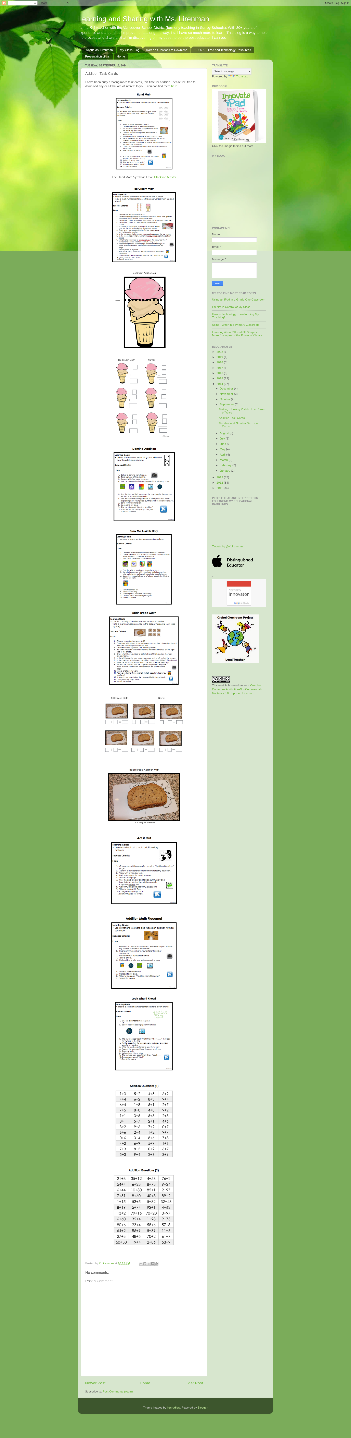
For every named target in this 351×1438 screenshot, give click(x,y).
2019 (220, 357)
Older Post (193, 1383)
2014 (220, 383)
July (223, 438)
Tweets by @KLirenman (227, 546)
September (227, 404)
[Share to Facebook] (153, 1264)
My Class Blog (129, 50)
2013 (220, 477)
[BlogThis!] (145, 1264)
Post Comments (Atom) (118, 1391)
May (223, 449)
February (226, 465)
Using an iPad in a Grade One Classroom (238, 299)
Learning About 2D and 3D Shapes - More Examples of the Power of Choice (237, 334)
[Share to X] (149, 1264)
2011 (220, 487)
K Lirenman (107, 1263)
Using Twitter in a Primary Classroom (236, 324)
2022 (220, 351)
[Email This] (141, 1264)
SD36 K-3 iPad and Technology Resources (222, 50)
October (225, 399)
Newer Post (95, 1383)
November (227, 393)
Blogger (202, 1407)
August (225, 433)
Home (121, 56)
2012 (220, 482)
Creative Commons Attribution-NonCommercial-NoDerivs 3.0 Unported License (237, 689)
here (174, 86)
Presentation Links (97, 56)
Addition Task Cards (232, 417)
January (225, 470)
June (223, 443)
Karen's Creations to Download (166, 50)
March (224, 459)
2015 (220, 378)
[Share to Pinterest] (156, 1264)
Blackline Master (165, 177)
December (227, 388)
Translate (242, 76)
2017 (220, 367)
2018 (220, 362)
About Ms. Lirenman (99, 50)
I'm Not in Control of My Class (231, 306)
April (223, 454)
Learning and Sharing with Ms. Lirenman (143, 19)
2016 (220, 373)
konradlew (173, 1407)
